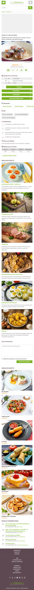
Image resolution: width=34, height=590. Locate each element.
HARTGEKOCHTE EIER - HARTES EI (11, 184)
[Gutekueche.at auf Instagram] (17, 577)
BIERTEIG (4, 331)
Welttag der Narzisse (11, 539)
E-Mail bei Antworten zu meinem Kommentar (15, 359)
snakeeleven (22, 536)
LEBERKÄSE (5, 244)
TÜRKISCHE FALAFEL (7, 214)
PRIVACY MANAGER (17, 561)
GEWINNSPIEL (17, 569)
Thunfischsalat (5, 416)
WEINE (17, 571)
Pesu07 (21, 527)
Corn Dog (4, 441)
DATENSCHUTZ (17, 560)
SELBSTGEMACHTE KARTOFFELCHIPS (12, 274)
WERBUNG (17, 565)
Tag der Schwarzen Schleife (12, 535)
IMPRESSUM (17, 550)
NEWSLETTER (17, 567)
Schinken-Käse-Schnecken (9, 516)
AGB (17, 558)
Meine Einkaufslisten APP (16, 98)
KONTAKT (17, 552)
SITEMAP (17, 554)
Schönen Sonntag (10, 543)
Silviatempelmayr (23, 545)
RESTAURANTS (17, 572)
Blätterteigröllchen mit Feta (9, 466)
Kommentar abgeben (24, 361)
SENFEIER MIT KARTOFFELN (9, 303)
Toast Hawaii (5, 491)
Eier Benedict (5, 391)
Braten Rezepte (19, 106)
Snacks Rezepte (7, 106)
